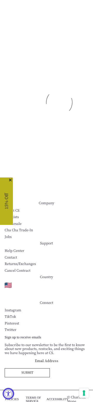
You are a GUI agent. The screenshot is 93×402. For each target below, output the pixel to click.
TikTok (10, 317)
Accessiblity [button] (57, 399)
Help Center (14, 251)
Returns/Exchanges (20, 264)
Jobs (8, 237)
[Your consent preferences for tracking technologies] (84, 393)
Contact (11, 257)
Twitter (10, 330)
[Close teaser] (10, 180)
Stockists (12, 217)
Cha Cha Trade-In (19, 230)
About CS (12, 210)
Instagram (13, 310)
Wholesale (13, 224)
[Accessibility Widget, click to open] (8, 393)
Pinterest (12, 323)
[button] (6, 201)
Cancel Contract (17, 270)
